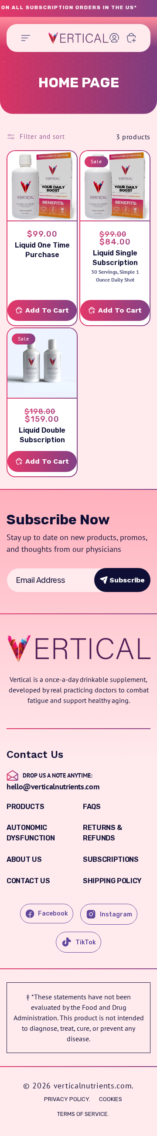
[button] (25, 38)
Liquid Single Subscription (115, 258)
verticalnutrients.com (93, 1086)
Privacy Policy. (67, 1099)
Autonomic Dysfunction (31, 832)
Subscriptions (111, 859)
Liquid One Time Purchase (42, 250)
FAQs (92, 806)
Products (25, 806)
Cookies (110, 1099)
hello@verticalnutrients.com (53, 786)
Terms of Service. (83, 1114)
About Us (24, 859)
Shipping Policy (112, 881)
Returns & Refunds (102, 832)
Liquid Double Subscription (42, 435)
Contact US (28, 881)
